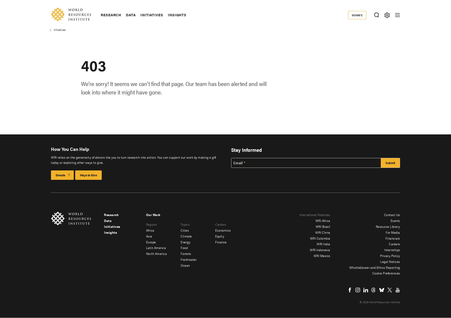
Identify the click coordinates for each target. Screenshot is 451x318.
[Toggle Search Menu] (376, 15)
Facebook (349, 290)
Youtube (397, 290)
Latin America (156, 247)
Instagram (357, 290)
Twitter (389, 290)
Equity (219, 236)
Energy (185, 242)
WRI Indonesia (320, 249)
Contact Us (392, 214)
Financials (392, 238)
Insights (177, 15)
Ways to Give (88, 175)
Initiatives (151, 15)
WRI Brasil (323, 226)
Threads (373, 290)
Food (184, 247)
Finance (221, 242)
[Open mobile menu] (397, 15)
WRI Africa (322, 220)
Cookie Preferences (386, 273)
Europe (151, 242)
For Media (393, 232)
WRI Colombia (320, 238)
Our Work (153, 214)
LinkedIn (365, 290)
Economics (223, 230)
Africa (150, 230)
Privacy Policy (390, 255)
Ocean (185, 265)
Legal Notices (390, 261)
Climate (186, 236)
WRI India (323, 244)
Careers (394, 244)
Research (111, 15)
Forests (186, 253)
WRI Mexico (322, 255)
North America (156, 253)
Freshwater (189, 259)
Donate (357, 15)
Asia (149, 236)
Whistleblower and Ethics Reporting (374, 267)
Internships (392, 249)
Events (395, 220)
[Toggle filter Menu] (387, 15)
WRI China (322, 232)
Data (131, 15)
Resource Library (388, 226)
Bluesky (381, 290)
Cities (185, 230)
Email (238, 162)
